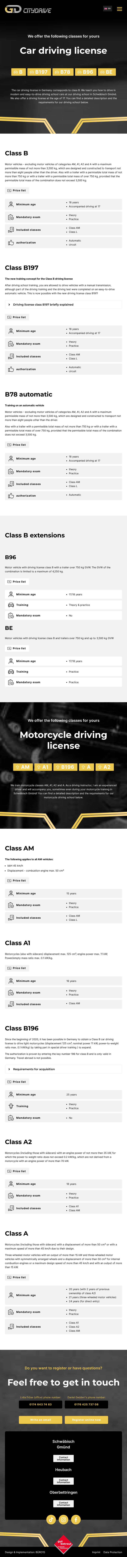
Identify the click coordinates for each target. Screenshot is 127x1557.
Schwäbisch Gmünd (63, 1444)
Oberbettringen (63, 1492)
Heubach (63, 1469)
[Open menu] (119, 9)
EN (109, 8)
